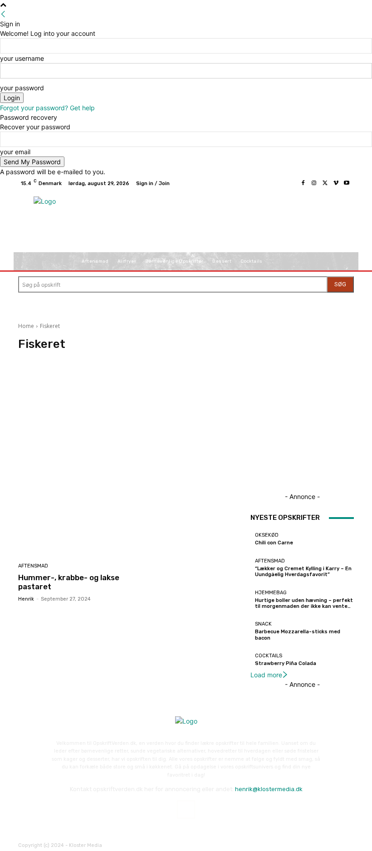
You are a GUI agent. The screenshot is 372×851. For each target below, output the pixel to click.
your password (22, 88)
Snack (263, 623)
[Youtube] (346, 183)
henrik (26, 599)
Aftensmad (33, 565)
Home (26, 326)
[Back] (3, 14)
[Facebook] (303, 183)
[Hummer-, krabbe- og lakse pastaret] (71, 524)
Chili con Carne (274, 543)
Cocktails (268, 655)
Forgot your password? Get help (47, 108)
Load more (266, 675)
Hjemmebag (271, 592)
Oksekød (267, 535)
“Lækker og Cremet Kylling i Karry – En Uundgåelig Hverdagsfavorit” (303, 571)
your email (15, 152)
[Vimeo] (335, 183)
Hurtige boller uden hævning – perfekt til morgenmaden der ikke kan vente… (304, 603)
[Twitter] (324, 183)
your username (22, 58)
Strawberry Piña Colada (285, 663)
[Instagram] (313, 183)
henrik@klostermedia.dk (269, 789)
